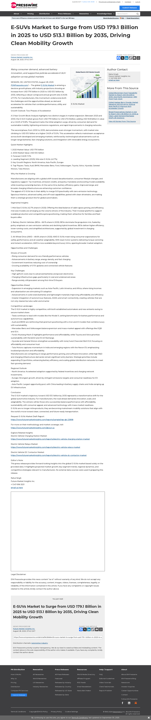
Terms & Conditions (18, 711)
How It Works (16, 674)
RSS (122, 18)
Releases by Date (62, 695)
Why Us (14, 678)
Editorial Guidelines (106, 678)
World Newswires (39, 678)
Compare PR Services (19, 690)
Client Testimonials (106, 686)
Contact (128, 2)
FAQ (101, 674)
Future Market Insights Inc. (22, 57)
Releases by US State (63, 690)
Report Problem (105, 690)
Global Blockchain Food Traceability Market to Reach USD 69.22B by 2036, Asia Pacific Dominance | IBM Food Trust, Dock (123, 96)
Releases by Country (63, 686)
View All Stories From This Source (122, 121)
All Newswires (38, 674)
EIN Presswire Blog (128, 678)
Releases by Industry (63, 682)
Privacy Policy (56, 711)
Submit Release (129, 8)
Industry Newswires (40, 686)
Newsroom (125, 682)
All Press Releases (62, 674)
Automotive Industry (39, 643)
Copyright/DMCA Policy (38, 711)
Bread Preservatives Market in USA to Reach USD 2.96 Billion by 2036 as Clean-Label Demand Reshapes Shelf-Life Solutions (123, 115)
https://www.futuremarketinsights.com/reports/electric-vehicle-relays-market (45, 447)
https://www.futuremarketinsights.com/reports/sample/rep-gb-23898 (42, 420)
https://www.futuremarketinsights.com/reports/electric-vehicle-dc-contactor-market (49, 455)
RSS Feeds (81, 682)
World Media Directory (111, 18)
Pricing (109, 2)
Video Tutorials (105, 682)
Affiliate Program (83, 678)
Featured (58, 678)
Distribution (15, 686)
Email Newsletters (133, 18)
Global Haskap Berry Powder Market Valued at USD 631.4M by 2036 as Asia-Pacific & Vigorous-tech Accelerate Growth (123, 105)
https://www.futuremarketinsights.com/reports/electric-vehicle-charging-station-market (50, 439)
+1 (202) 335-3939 (88, 2)
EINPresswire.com (19, 85)
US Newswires (38, 682)
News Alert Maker (84, 690)
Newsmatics (117, 712)
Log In (137, 2)
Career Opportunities (129, 690)
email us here (17, 488)
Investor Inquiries (128, 686)
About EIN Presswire (129, 674)
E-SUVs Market (47, 85)
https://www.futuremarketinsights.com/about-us (32, 428)
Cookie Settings (71, 711)
